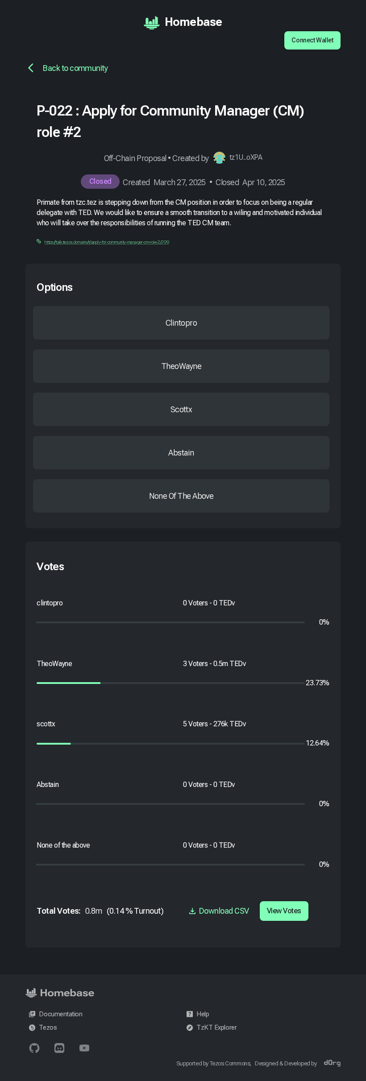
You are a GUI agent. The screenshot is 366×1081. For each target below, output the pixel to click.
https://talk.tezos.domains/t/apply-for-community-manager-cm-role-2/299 (107, 242)
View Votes (284, 911)
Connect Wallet (312, 40)
